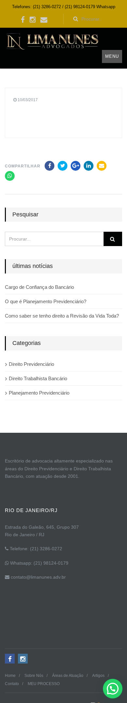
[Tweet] (62, 166)
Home (10, 675)
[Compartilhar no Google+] (75, 166)
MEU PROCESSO (44, 683)
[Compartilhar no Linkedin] (88, 166)
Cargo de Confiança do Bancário (39, 287)
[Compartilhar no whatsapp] (10, 176)
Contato (12, 683)
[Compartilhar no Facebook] (49, 166)
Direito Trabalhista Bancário (38, 378)
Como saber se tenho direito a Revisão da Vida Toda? (62, 316)
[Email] (101, 166)
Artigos (98, 675)
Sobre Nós (33, 675)
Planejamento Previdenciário (39, 393)
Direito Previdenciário (31, 364)
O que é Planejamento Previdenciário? (45, 301)
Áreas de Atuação (67, 675)
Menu (112, 56)
